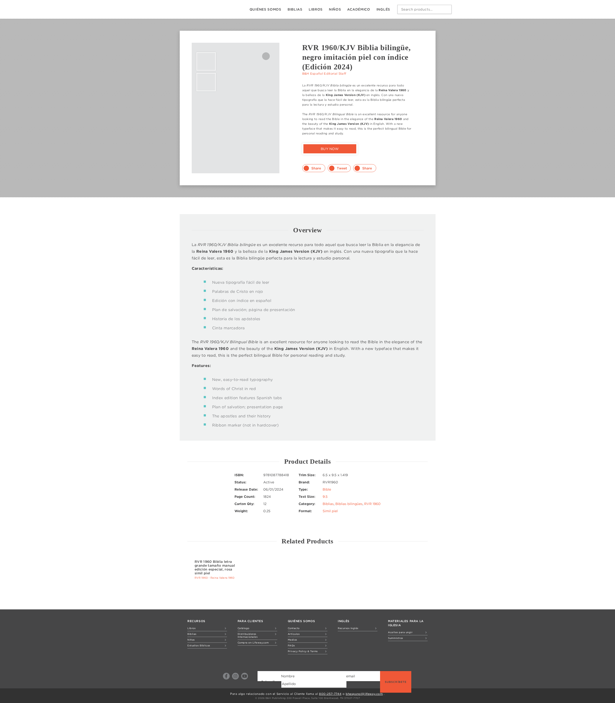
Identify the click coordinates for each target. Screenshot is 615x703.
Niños (335, 9)
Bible (327, 489)
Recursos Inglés (348, 628)
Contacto (294, 628)
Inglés (383, 9)
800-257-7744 (330, 694)
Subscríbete (395, 682)
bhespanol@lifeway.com (364, 694)
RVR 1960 (372, 504)
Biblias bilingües (349, 504)
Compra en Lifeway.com (253, 642)
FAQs (291, 645)
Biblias (295, 9)
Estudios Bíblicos (198, 645)
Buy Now (330, 149)
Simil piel (330, 511)
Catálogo (243, 628)
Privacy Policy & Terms (303, 651)
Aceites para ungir (400, 632)
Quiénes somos (265, 9)
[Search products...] (446, 9)
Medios (292, 639)
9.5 (325, 497)
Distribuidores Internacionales (248, 635)
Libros (316, 9)
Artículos (294, 633)
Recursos (196, 621)
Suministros (395, 638)
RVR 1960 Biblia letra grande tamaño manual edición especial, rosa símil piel (215, 567)
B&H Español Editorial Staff (324, 73)
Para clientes (250, 621)
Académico (358, 9)
